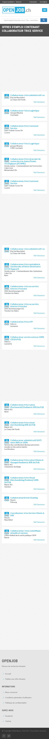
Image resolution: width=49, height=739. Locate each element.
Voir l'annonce (39, 102)
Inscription (43, 2)
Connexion (33, 2)
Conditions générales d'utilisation (18, 697)
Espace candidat (8, 2)
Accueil (8, 674)
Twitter (8, 721)
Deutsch (18, 2)
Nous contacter (11, 692)
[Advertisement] (24, 65)
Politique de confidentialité (15, 703)
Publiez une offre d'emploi (15, 679)
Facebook (9, 716)
